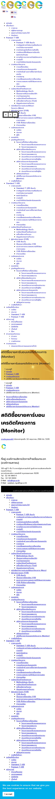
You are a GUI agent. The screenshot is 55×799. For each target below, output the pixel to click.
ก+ (15, 115)
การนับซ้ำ (19, 59)
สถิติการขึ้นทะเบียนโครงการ (26, 149)
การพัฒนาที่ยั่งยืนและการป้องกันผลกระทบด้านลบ (33, 524)
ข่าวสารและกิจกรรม (13, 334)
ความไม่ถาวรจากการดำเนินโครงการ (29, 57)
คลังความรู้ (10, 319)
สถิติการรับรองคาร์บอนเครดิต (27, 161)
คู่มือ (17, 135)
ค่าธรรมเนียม (21, 86)
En (14, 17)
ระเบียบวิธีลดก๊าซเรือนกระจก (21, 89)
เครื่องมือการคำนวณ (23, 234)
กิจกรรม (14, 339)
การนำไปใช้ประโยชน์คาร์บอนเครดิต (28, 62)
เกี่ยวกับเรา (10, 25)
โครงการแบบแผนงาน (29, 147)
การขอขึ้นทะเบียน (22, 67)
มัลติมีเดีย (14, 326)
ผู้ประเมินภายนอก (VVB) (20, 110)
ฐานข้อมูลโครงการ (18, 139)
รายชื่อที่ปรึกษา (16, 181)
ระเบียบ (18, 130)
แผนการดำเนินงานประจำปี (20, 33)
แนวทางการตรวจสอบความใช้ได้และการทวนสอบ (33, 580)
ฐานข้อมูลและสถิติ (7, 439)
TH (6, 11)
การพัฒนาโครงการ (18, 64)
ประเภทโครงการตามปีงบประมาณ (33, 156)
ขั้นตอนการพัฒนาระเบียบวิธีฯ (26, 93)
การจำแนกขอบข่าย (23, 96)
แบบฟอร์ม (14, 137)
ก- (6, 115)
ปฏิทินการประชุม (17, 30)
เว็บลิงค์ (14, 329)
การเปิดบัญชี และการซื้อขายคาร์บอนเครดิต (31, 541)
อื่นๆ (12, 331)
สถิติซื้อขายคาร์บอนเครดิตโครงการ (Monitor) (22, 406)
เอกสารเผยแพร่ (16, 324)
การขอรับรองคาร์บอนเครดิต (26, 69)
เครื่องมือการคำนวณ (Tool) (26, 101)
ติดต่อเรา (14, 35)
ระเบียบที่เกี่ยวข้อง (12, 307)
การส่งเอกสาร (11, 343)
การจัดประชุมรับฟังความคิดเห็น (27, 50)
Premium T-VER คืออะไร (25, 42)
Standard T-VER (13, 183)
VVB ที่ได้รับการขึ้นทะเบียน (25, 122)
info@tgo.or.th (14, 480)
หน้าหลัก (9, 23)
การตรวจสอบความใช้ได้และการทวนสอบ (30, 548)
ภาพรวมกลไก (16, 40)
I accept (8, 794)
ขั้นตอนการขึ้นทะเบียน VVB (26, 115)
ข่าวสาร (14, 336)
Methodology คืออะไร (25, 91)
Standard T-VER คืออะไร (26, 188)
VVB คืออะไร (21, 113)
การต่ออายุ (20, 76)
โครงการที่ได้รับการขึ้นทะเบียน (26, 142)
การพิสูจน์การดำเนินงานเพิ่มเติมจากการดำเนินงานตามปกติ (29, 46)
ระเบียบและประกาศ (17, 127)
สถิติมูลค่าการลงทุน (23, 302)
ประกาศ (19, 132)
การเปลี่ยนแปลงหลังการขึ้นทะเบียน (28, 79)
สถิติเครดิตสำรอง (22, 173)
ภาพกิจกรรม (15, 341)
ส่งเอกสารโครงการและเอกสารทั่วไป (23, 346)
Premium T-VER (12, 38)
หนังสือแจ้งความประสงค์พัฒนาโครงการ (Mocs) (22, 107)
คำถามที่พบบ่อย (16, 322)
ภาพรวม (14, 28)
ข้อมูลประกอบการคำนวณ (25, 103)
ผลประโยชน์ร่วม (22, 195)
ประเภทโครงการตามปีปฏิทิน (31, 159)
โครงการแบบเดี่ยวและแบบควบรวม (33, 144)
